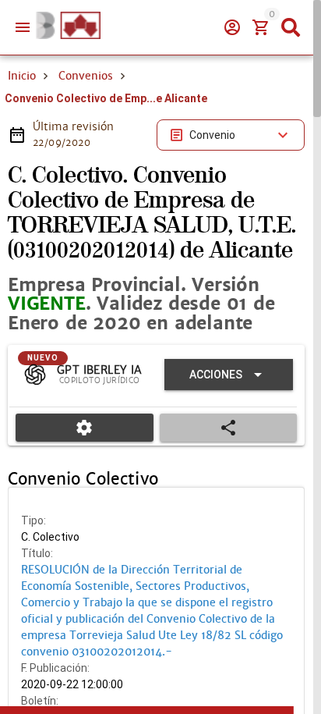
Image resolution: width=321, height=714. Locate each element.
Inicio (22, 76)
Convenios (85, 76)
